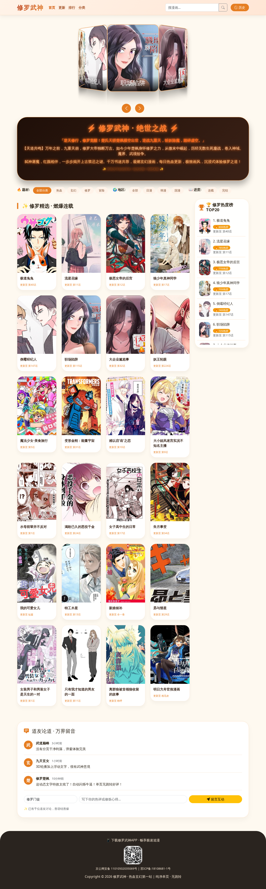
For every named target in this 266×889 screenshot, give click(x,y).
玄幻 (73, 190)
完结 (225, 190)
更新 (62, 7)
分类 (82, 7)
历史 (241, 7)
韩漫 (163, 190)
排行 (72, 7)
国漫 (177, 190)
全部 (135, 190)
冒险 (102, 190)
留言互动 (217, 799)
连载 (211, 190)
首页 (52, 7)
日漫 (149, 190)
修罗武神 (30, 7)
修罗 (87, 190)
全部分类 (42, 190)
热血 (59, 190)
